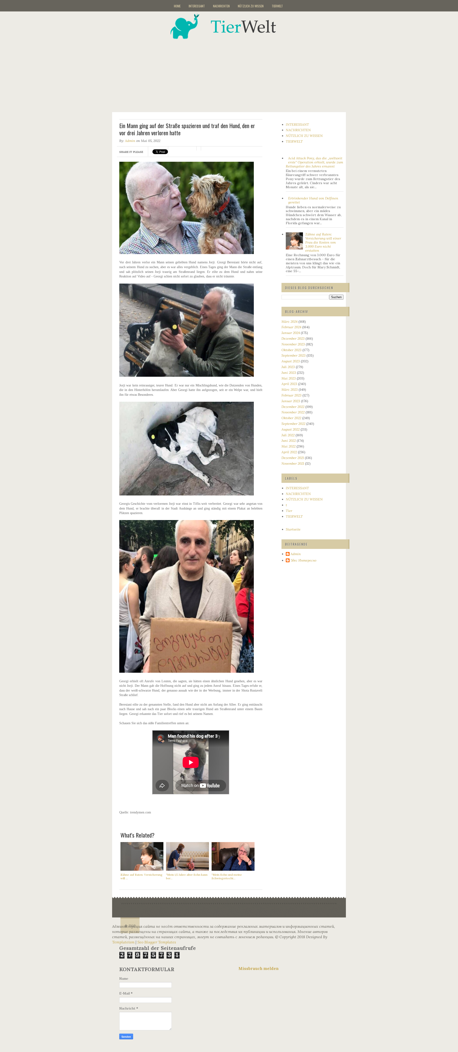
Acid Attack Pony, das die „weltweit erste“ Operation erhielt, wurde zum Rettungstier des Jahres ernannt (314, 162)
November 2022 (293, 412)
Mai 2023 (288, 378)
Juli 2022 (288, 435)
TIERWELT (277, 6)
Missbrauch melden (259, 968)
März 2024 (289, 321)
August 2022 (290, 429)
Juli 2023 (288, 367)
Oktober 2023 (291, 350)
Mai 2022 (288, 446)
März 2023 (289, 389)
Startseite (293, 529)
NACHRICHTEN (221, 6)
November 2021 (292, 463)
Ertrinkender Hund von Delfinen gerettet (313, 200)
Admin (130, 141)
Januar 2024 (290, 333)
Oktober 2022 (291, 418)
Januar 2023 (290, 401)
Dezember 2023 (293, 338)
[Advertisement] (235, 72)
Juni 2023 (288, 372)
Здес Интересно (303, 560)
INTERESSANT (197, 6)
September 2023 (293, 355)
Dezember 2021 (292, 458)
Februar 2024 (291, 327)
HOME (177, 6)
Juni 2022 (288, 440)
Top (132, 926)
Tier (289, 511)
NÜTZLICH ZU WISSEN (251, 6)
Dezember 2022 (292, 407)
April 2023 (289, 384)
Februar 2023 (291, 395)
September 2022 (293, 424)
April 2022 (289, 452)
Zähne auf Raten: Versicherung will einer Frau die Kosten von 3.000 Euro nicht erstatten (323, 242)
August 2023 (290, 361)
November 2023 (293, 344)
